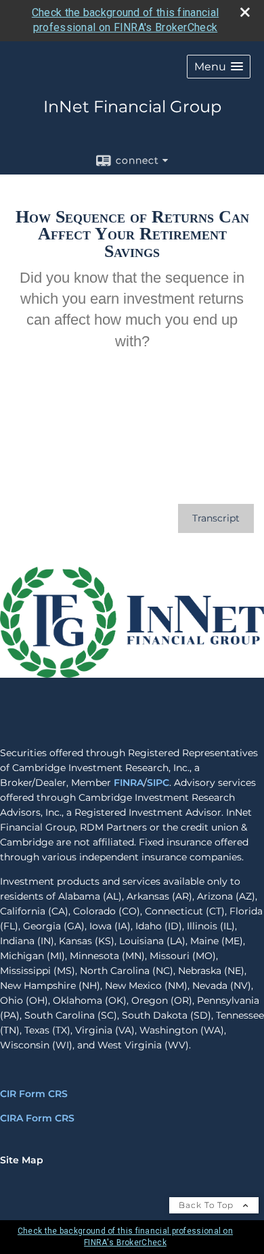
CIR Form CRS (34, 1094)
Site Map (21, 1160)
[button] (218, 66)
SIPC (158, 782)
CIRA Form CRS (37, 1118)
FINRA (129, 782)
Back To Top (207, 1205)
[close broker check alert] (245, 12)
